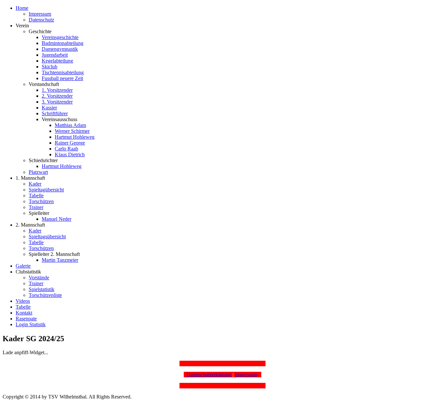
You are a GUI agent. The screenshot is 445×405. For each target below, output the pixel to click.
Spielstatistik (41, 289)
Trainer (36, 207)
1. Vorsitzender (57, 90)
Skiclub (49, 66)
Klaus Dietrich (70, 154)
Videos (23, 301)
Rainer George (70, 143)
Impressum (40, 14)
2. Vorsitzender (57, 96)
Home (22, 8)
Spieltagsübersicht (47, 236)
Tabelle (36, 195)
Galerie (23, 266)
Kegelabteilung (57, 60)
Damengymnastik (60, 49)
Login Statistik (31, 324)
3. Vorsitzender (57, 102)
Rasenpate (26, 318)
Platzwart (38, 172)
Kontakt (24, 312)
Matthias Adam (70, 125)
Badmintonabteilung (62, 43)
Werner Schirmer (72, 131)
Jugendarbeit (55, 55)
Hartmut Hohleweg (74, 137)
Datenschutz (41, 19)
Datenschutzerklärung (208, 374)
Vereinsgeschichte (60, 37)
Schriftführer (55, 113)
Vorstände (39, 277)
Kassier (49, 107)
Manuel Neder (56, 219)
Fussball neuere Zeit (62, 78)
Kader (35, 184)
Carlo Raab (66, 148)
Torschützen (41, 201)
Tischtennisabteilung (63, 72)
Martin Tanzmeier (60, 260)
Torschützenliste (45, 295)
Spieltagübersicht (46, 189)
